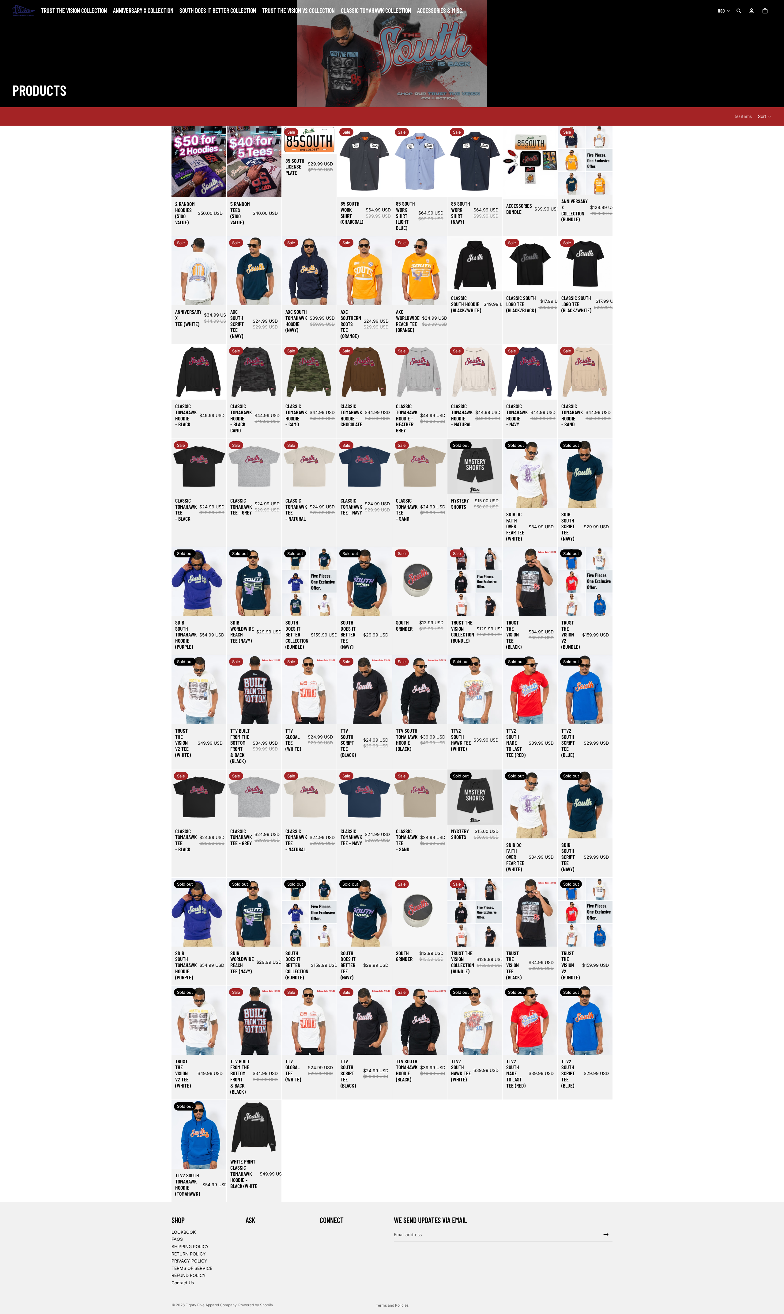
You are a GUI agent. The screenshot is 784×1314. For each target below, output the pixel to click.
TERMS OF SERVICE (192, 1267)
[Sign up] (606, 1234)
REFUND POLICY (189, 1275)
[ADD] (327, 144)
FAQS (177, 1239)
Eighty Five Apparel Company (211, 1305)
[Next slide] (219, 270)
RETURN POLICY (189, 1253)
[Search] (738, 10)
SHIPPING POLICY (190, 1246)
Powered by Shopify (255, 1305)
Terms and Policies (392, 1305)
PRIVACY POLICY (189, 1260)
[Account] (751, 10)
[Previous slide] (178, 270)
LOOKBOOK (184, 1231)
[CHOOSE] (216, 188)
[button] (765, 116)
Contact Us (183, 1282)
